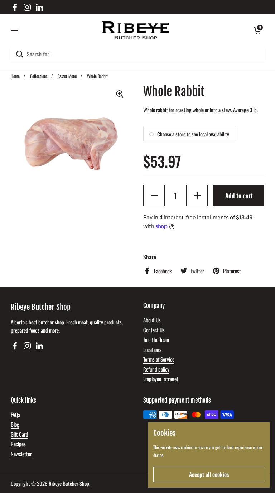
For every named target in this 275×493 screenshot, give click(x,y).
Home (15, 76)
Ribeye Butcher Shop (69, 483)
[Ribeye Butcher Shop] (135, 30)
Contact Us (154, 330)
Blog (15, 424)
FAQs (15, 414)
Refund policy (156, 369)
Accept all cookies (209, 474)
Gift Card (19, 434)
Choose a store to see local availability (193, 134)
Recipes (18, 444)
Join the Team (156, 339)
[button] (257, 30)
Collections (38, 76)
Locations (152, 349)
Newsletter (21, 454)
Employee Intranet (160, 379)
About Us (152, 320)
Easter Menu (67, 76)
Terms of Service (158, 359)
